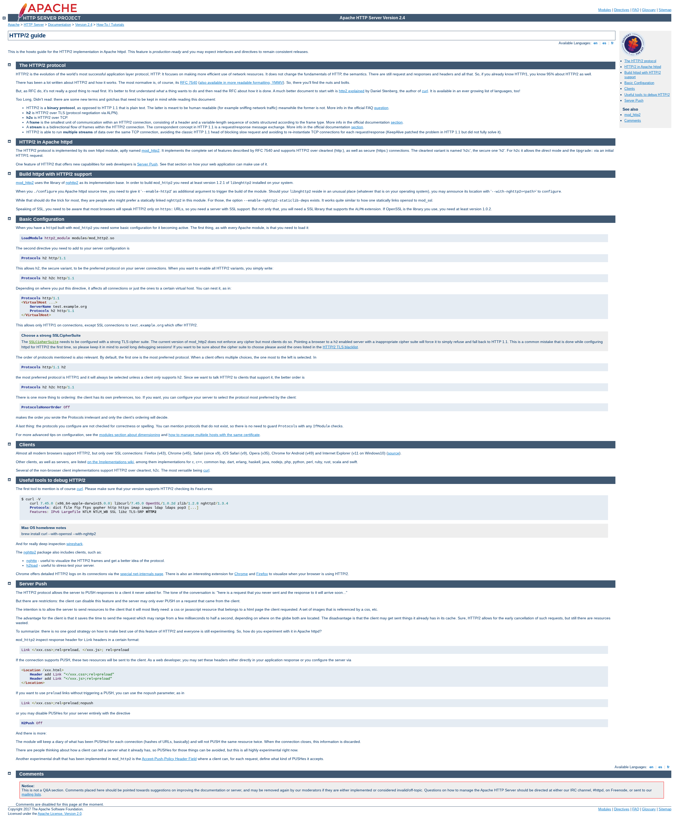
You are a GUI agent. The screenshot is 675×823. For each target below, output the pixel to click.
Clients (629, 89)
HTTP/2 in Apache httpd (642, 67)
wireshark (74, 544)
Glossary (649, 10)
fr (612, 43)
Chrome (241, 574)
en (595, 43)
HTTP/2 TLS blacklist (340, 347)
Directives (621, 10)
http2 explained (351, 91)
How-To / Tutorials (110, 25)
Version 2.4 (83, 25)
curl (425, 91)
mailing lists (31, 794)
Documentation (59, 25)
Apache (14, 25)
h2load (32, 565)
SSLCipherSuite (44, 342)
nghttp (31, 561)
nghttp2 (72, 182)
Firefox (262, 574)
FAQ (635, 10)
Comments (632, 121)
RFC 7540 (188, 82)
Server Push (633, 100)
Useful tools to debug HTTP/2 (647, 95)
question (381, 108)
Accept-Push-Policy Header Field (169, 759)
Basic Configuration (639, 83)
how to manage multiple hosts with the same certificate (214, 435)
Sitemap (665, 10)
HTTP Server (34, 25)
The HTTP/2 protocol (640, 61)
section (397, 122)
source (393, 453)
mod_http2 (632, 115)
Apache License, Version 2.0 (59, 814)
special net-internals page (141, 574)
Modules (604, 10)
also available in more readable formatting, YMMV (241, 82)
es (604, 43)
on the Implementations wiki (110, 462)
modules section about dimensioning (129, 435)
